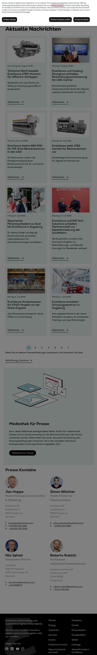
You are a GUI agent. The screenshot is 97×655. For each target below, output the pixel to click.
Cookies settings (9, 20)
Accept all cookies (81, 20)
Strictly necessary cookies (60, 20)
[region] (48, 13)
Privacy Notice (57, 5)
